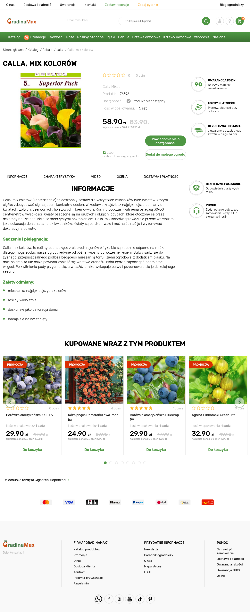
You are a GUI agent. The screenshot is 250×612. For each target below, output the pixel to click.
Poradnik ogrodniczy (158, 555)
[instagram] (119, 599)
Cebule (123, 37)
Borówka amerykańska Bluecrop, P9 (155, 417)
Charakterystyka (59, 177)
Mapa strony (153, 566)
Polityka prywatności (89, 578)
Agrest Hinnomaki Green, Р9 (213, 415)
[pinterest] (150, 599)
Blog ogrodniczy (232, 5)
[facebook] (108, 599)
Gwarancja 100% (228, 570)
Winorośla (202, 37)
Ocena (122, 177)
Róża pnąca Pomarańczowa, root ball (93, 417)
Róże (70, 37)
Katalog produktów (87, 549)
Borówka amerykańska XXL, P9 (29, 415)
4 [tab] (122, 462)
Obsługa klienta (84, 566)
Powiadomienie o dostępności (165, 141)
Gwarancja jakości (230, 564)
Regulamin (81, 583)
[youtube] (129, 599)
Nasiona (218, 37)
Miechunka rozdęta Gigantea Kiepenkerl (35, 480)
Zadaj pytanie (148, 5)
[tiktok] (140, 599)
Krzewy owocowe (177, 37)
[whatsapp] (98, 599)
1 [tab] (105, 462)
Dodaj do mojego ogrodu (165, 154)
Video (96, 177)
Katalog (14, 37)
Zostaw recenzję (117, 5)
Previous (10, 402)
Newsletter (152, 549)
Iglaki (111, 37)
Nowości (56, 37)
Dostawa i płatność (37, 5)
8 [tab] (144, 462)
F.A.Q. (148, 572)
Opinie (221, 576)
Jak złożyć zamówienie (225, 551)
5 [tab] (127, 462)
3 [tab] (116, 462)
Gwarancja (68, 5)
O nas (10, 5)
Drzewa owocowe (146, 37)
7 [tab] (139, 462)
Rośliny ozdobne (90, 37)
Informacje (17, 177)
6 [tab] (133, 462)
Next (239, 402)
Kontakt (90, 5)
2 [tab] (110, 462)
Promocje (38, 37)
